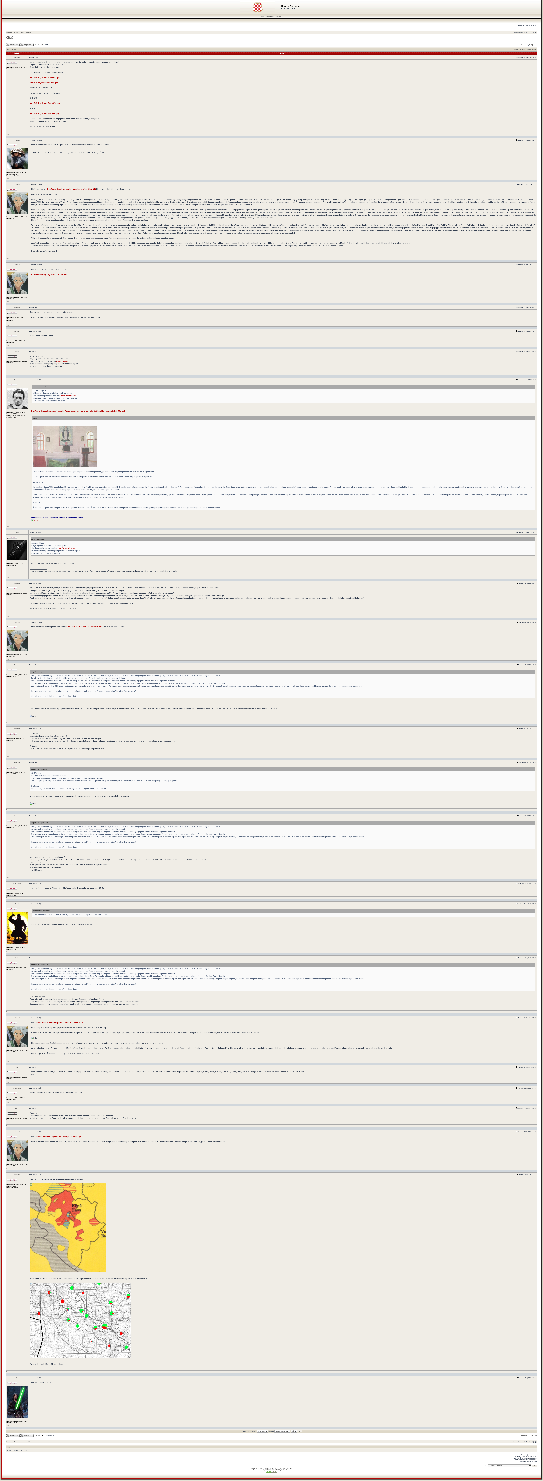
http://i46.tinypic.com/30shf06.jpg (44, 113)
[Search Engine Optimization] (271, 1472)
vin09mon (17, 57)
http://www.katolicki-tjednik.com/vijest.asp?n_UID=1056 (71, 189)
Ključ (10, 37)
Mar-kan (18, 904)
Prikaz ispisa (11, 49)
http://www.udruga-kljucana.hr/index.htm (49, 274)
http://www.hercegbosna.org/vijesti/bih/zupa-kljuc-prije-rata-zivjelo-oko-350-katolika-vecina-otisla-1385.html (78, 411)
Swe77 (17, 1108)
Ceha (18, 1378)
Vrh (7, 134)
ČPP (262, 16)
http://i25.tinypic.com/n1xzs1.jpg (44, 83)
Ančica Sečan (285, 1470)
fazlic (17, 351)
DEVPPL (268, 1470)
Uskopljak (17, 307)
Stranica (524, 45)
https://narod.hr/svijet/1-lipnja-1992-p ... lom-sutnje (58, 1136)
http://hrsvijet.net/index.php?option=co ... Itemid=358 (59, 1022)
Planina (17, 1174)
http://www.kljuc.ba (67, 396)
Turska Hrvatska (25, 32)
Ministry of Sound (18, 380)
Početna (9, 32)
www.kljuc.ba (62, 361)
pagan (17, 532)
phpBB (262, 1468)
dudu (18, 140)
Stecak (17, 184)
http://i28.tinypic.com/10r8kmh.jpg (45, 77)
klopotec (17, 583)
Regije (16, 32)
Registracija (270, 16)
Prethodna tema (519, 49)
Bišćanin (17, 665)
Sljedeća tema (531, 49)
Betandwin (17, 883)
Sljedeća (534, 45)
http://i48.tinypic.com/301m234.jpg (45, 103)
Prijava (278, 16)
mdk (17, 1067)
